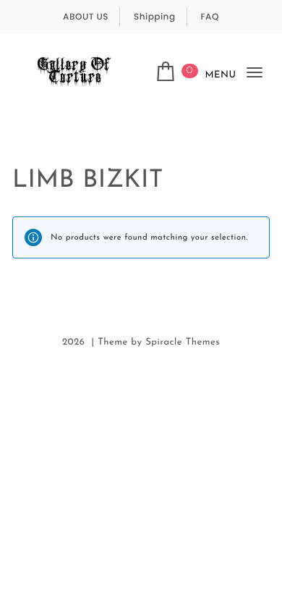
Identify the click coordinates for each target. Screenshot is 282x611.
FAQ (209, 17)
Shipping (155, 17)
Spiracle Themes (182, 342)
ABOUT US (85, 17)
